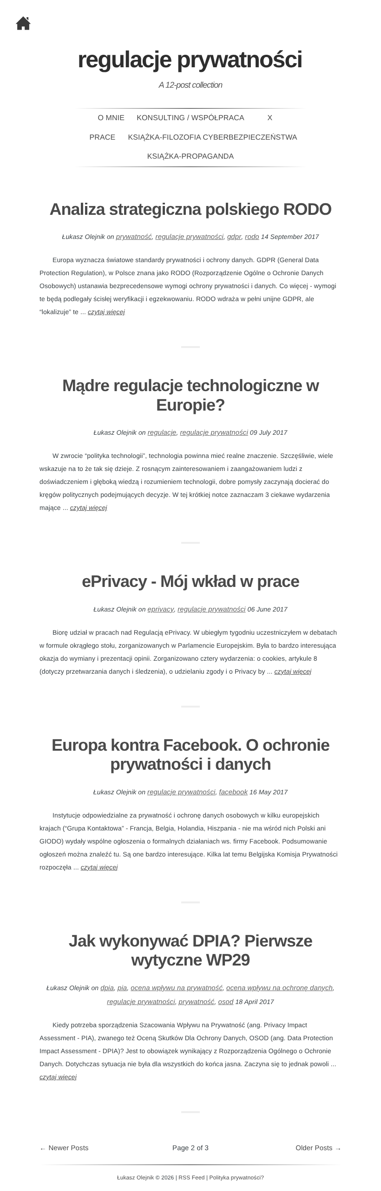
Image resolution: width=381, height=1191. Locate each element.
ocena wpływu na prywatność (177, 988)
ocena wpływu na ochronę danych (279, 988)
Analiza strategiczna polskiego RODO (190, 209)
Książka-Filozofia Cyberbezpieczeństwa (212, 138)
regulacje (162, 433)
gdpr (234, 237)
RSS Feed (191, 1177)
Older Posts (319, 1148)
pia (122, 988)
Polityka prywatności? (237, 1177)
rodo (252, 237)
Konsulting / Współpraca (190, 118)
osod (225, 1002)
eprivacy (161, 609)
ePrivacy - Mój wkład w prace (190, 581)
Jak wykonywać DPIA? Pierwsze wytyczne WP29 (190, 950)
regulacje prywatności (189, 237)
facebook (233, 792)
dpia (107, 988)
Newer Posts (64, 1148)
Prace (103, 138)
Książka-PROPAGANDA (190, 157)
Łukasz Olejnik (135, 1177)
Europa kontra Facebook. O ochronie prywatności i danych (190, 754)
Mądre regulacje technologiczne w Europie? (190, 395)
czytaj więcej (106, 311)
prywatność (134, 237)
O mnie (111, 118)
